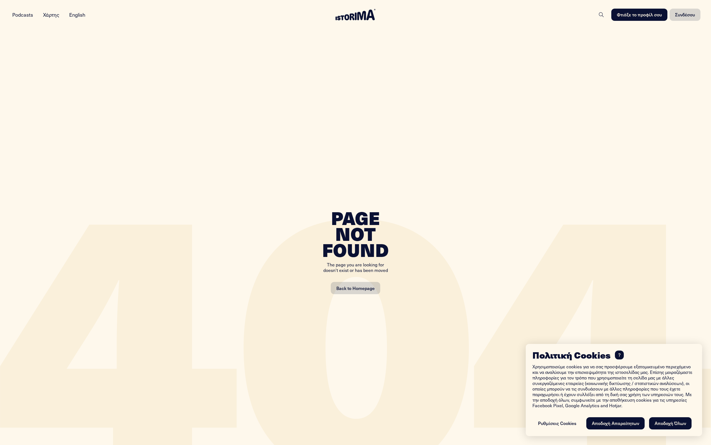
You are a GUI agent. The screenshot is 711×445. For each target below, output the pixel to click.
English (77, 14)
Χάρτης (51, 14)
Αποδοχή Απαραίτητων (615, 423)
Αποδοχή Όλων (670, 423)
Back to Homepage (355, 288)
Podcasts (22, 14)
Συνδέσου (685, 14)
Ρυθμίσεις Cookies (557, 423)
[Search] (601, 15)
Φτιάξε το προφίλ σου (639, 14)
